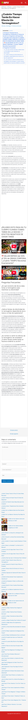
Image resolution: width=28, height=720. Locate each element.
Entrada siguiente (14, 433)
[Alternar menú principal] (21, 2)
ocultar (11, 30)
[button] (26, 3)
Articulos (4, 26)
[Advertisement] (14, 81)
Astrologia (8, 26)
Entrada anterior (14, 430)
